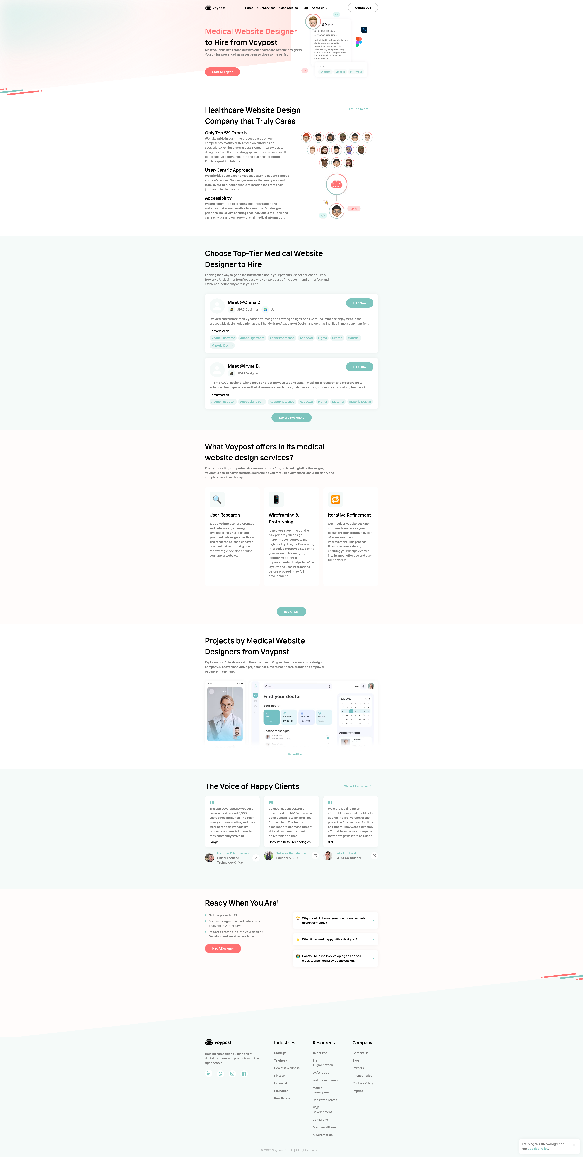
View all (293, 754)
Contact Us (360, 1053)
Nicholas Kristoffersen (233, 853)
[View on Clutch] (315, 855)
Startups (280, 1053)
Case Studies (288, 8)
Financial (280, 1083)
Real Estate (282, 1098)
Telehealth (281, 1060)
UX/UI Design (322, 1072)
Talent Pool (320, 1053)
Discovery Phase (324, 1127)
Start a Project (222, 72)
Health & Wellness (287, 1068)
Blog (305, 8)
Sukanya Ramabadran (291, 853)
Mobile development (322, 1090)
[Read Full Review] (374, 855)
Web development (326, 1080)
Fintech (279, 1075)
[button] (335, 920)
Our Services (266, 8)
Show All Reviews (356, 786)
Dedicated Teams (325, 1100)
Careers (358, 1068)
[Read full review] (256, 858)
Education (281, 1091)
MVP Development (322, 1110)
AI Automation (323, 1135)
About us (318, 8)
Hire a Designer (223, 948)
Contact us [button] (363, 8)
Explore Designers (291, 417)
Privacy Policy (362, 1075)
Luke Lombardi (346, 853)
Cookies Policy (363, 1083)
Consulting (320, 1119)
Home (249, 8)
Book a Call (291, 611)
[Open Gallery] (225, 724)
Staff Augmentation (323, 1063)
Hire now (359, 303)
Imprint (358, 1091)
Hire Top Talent (358, 109)
